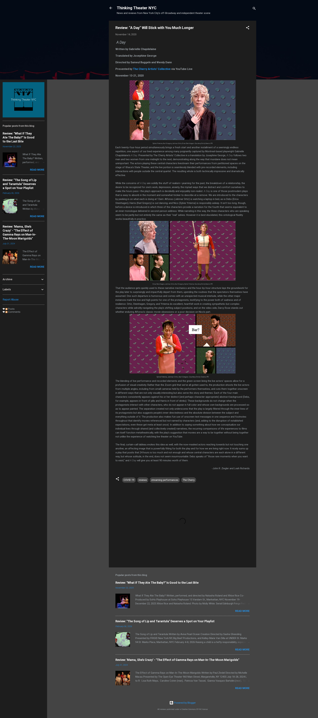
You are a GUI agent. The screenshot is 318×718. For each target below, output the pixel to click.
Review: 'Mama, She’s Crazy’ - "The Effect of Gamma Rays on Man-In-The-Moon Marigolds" (177, 660)
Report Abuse (11, 299)
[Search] (254, 9)
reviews (143, 480)
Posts (11, 308)
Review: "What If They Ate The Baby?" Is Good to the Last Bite (157, 582)
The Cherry (189, 480)
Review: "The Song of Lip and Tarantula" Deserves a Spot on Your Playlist (164, 621)
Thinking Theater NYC (137, 8)
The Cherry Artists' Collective (152, 69)
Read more (242, 611)
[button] (248, 28)
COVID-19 (129, 480)
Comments (13, 311)
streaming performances (164, 480)
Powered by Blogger (184, 702)
